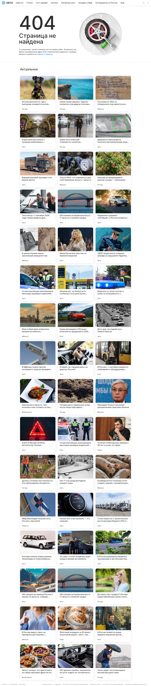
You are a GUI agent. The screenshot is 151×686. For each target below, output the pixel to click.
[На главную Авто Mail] (9, 3)
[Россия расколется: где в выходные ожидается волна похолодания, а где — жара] (37, 93)
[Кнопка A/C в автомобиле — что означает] (75, 510)
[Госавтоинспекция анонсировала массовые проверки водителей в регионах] (75, 434)
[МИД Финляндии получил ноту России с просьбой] (37, 510)
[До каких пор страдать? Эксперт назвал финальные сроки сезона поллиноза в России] (113, 586)
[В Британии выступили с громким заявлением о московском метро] (37, 131)
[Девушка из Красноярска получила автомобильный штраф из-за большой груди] (113, 131)
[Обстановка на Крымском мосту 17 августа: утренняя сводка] (75, 586)
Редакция (57, 684)
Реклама (22, 684)
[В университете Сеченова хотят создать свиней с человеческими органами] (113, 472)
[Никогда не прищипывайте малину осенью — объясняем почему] (113, 169)
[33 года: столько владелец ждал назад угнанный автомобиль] (75, 548)
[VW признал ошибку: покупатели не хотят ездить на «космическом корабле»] (75, 662)
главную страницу (44, 54)
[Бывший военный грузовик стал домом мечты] (37, 169)
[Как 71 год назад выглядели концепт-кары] (75, 472)
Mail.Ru (4, 684)
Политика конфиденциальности (136, 684)
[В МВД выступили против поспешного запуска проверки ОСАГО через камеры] (37, 359)
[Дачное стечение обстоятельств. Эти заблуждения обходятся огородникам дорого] (37, 472)
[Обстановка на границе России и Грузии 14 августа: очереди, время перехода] (37, 586)
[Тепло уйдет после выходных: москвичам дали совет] (113, 662)
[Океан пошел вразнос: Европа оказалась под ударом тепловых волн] (75, 93)
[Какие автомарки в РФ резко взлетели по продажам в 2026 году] (75, 321)
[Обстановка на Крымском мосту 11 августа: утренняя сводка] (75, 207)
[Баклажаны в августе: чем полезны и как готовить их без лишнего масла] (37, 397)
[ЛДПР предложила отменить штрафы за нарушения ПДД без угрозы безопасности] (113, 245)
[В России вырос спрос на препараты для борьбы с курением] (37, 624)
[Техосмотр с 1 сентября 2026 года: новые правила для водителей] (37, 207)
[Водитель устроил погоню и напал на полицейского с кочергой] (113, 283)
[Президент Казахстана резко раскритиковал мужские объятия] (113, 397)
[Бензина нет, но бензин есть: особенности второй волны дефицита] (75, 283)
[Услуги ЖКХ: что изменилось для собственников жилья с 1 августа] (75, 169)
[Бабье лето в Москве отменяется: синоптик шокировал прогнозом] (75, 131)
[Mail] (3, 3)
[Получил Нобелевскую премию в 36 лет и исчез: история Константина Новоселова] (113, 434)
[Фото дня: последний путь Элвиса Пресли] (113, 321)
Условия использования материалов (75, 684)
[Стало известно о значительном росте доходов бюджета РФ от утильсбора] (113, 510)
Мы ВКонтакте (47, 684)
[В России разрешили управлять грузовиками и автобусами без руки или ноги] (113, 548)
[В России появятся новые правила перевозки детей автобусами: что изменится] (113, 624)
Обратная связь (95, 684)
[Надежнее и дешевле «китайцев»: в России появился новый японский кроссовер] (113, 207)
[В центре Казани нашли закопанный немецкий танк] (37, 245)
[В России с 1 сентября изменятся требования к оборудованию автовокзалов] (113, 359)
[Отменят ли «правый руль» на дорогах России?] (75, 359)
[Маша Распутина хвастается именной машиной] (75, 245)
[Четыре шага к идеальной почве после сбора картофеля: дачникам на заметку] (75, 397)
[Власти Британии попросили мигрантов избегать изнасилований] (37, 321)
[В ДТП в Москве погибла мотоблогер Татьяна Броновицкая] (37, 434)
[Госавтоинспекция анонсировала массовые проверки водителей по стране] (37, 283)
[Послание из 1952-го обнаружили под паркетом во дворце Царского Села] (113, 93)
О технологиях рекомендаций (113, 684)
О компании (13, 684)
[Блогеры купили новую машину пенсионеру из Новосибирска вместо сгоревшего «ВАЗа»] (37, 548)
